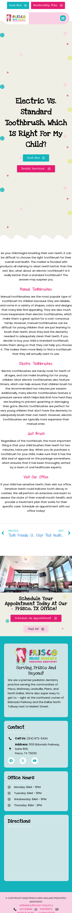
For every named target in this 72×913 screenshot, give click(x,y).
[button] (63, 18)
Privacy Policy (41, 905)
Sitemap (25, 905)
